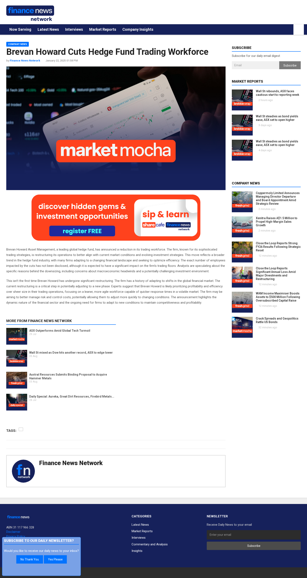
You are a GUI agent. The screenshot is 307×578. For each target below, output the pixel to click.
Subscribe (290, 65)
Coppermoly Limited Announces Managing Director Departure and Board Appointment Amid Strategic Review (278, 198)
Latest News (48, 29)
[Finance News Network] (30, 13)
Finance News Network (71, 463)
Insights (137, 551)
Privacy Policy (15, 536)
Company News (17, 44)
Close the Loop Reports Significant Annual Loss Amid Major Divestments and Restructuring (276, 274)
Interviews (74, 29)
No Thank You (29, 559)
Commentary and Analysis (150, 544)
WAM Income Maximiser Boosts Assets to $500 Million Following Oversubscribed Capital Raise (278, 297)
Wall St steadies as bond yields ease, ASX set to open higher (277, 118)
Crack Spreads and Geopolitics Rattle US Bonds (277, 320)
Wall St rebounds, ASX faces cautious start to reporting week (277, 93)
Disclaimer (13, 532)
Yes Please (55, 559)
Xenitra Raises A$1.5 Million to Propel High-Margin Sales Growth (276, 221)
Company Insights (137, 29)
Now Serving (20, 29)
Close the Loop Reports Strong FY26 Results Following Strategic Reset (278, 247)
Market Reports (102, 29)
